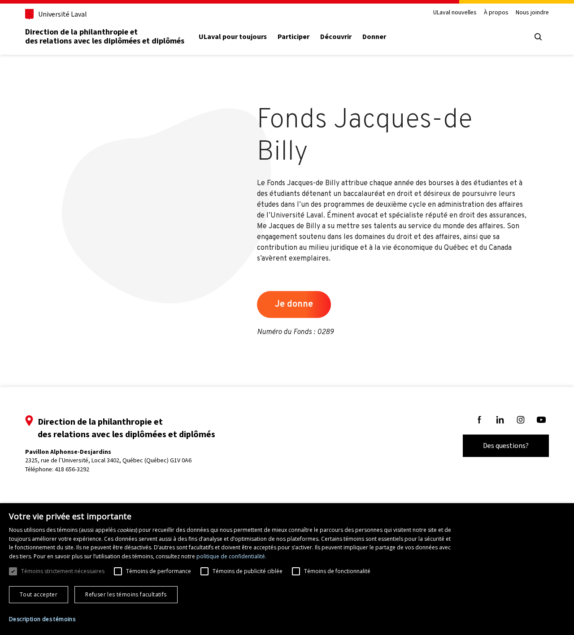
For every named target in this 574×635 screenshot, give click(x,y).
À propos (496, 13)
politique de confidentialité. (231, 556)
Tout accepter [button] (38, 594)
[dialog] (287, 569)
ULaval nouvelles (455, 13)
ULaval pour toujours (233, 36)
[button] (42, 619)
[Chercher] (538, 37)
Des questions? (506, 445)
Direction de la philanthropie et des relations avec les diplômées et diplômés (104, 36)
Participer (293, 36)
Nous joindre (532, 13)
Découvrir (336, 36)
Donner (374, 36)
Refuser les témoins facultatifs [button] (125, 594)
